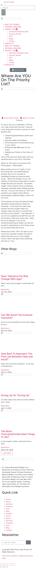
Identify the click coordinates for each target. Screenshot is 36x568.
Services (9, 504)
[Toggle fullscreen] (5, 564)
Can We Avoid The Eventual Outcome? (16, 316)
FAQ (10, 36)
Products (9, 506)
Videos (11, 41)
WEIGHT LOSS (10, 29)
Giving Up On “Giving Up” (15, 395)
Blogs (11, 39)
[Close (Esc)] (13, 564)
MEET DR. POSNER (12, 24)
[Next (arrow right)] (5, 567)
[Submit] (28, 542)
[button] (18, 4)
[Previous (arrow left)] (1, 567)
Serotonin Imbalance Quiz (18, 32)
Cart (7, 509)
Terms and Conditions (10, 556)
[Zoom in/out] (1, 564)
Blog (7, 511)
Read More (5, 289)
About (8, 502)
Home (8, 499)
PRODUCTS (9, 43)
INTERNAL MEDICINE (13, 27)
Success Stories (15, 34)
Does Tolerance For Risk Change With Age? (14, 277)
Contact (9, 513)
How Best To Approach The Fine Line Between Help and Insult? (17, 356)
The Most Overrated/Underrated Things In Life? (18, 434)
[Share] (9, 564)
